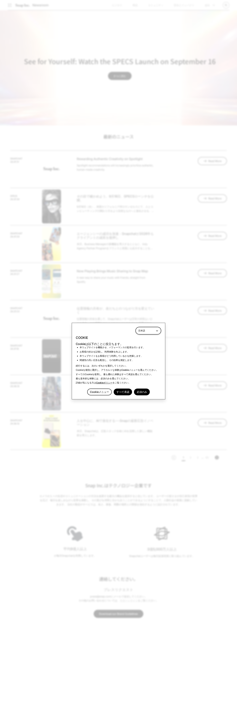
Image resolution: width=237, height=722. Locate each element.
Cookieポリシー (104, 382)
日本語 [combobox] (141, 330)
